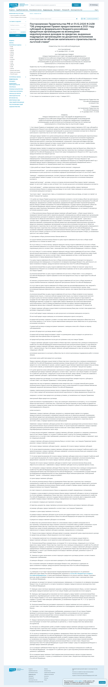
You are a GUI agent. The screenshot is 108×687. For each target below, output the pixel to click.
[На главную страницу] (18, 5)
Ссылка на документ (92, 18)
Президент (57, 10)
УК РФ (11, 66)
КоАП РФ (12, 59)
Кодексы (12, 10)
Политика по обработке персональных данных (82, 671)
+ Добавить (23, 32)
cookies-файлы (78, 681)
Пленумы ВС (65, 10)
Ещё (96, 10)
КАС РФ (12, 54)
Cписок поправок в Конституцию (18, 17)
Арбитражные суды (14, 100)
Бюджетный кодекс (15, 70)
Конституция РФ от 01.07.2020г (18, 15)
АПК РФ (12, 50)
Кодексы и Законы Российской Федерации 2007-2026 (84, 675)
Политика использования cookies (79, 673)
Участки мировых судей (16, 104)
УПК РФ (12, 68)
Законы (11, 42)
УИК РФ (12, 65)
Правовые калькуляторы (16, 89)
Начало (31, 13)
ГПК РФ (12, 52)
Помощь (95, 5)
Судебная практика (22, 10)
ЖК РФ (11, 55)
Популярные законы (35, 10)
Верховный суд (13, 98)
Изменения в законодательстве (14, 84)
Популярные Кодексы (15, 45)
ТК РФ (11, 63)
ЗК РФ (11, 57)
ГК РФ (11, 46)
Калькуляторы (47, 670)
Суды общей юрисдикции (16, 102)
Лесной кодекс (14, 74)
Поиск (76, 5)
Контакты (46, 676)
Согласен (102, 682)
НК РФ (11, 48)
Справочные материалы (16, 91)
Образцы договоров (15, 93)
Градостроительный (15, 72)
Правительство (47, 10)
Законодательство (76, 10)
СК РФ (11, 61)
